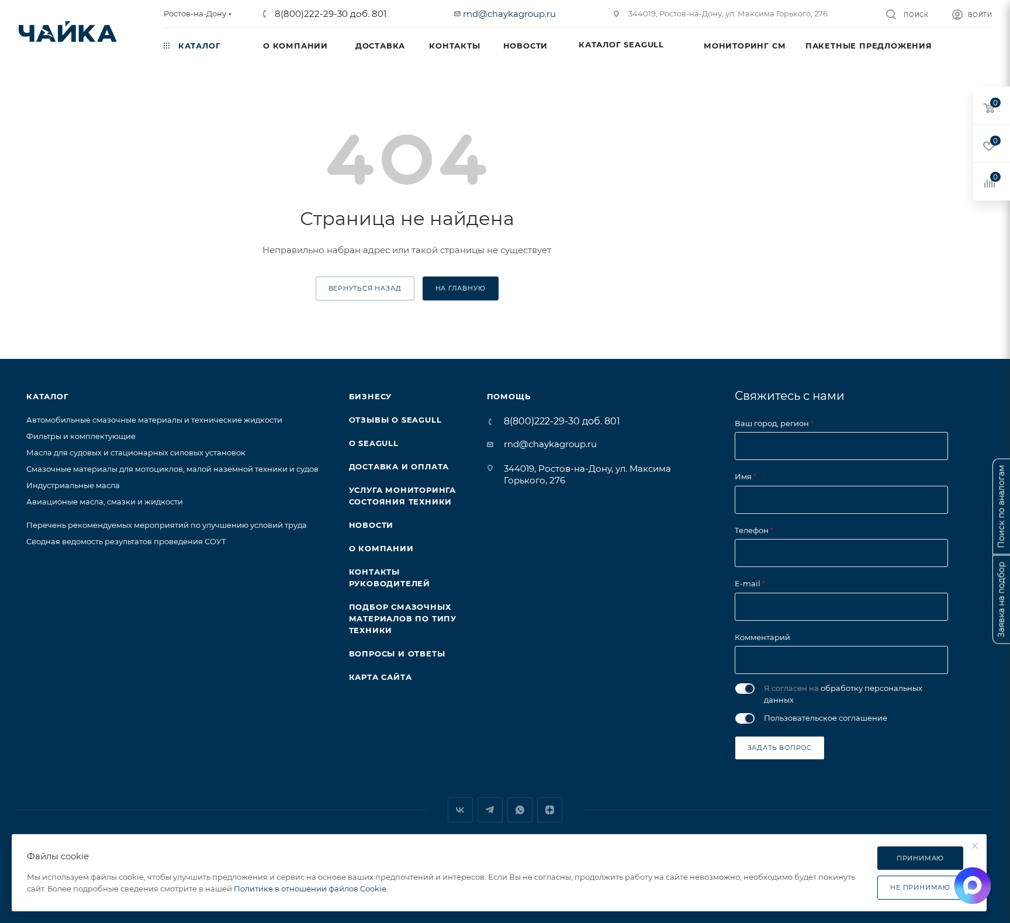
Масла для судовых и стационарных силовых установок (135, 452)
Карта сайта (380, 677)
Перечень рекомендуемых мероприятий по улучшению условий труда (166, 525)
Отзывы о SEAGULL (395, 419)
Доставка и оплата (399, 466)
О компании (381, 548)
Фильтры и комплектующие (81, 436)
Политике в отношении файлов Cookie (310, 888)
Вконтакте (460, 809)
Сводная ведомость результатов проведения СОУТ (126, 541)
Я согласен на (843, 693)
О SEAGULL (374, 443)
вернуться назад (365, 288)
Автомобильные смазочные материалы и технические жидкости (154, 419)
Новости (371, 525)
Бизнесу (370, 396)
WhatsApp (519, 809)
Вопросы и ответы (397, 653)
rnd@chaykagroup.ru (509, 13)
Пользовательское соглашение (825, 718)
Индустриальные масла (73, 485)
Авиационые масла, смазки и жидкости (104, 501)
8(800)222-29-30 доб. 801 (329, 13)
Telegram (490, 809)
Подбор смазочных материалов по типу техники (402, 618)
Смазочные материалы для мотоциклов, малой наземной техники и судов (172, 468)
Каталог (47, 396)
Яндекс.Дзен (549, 809)
